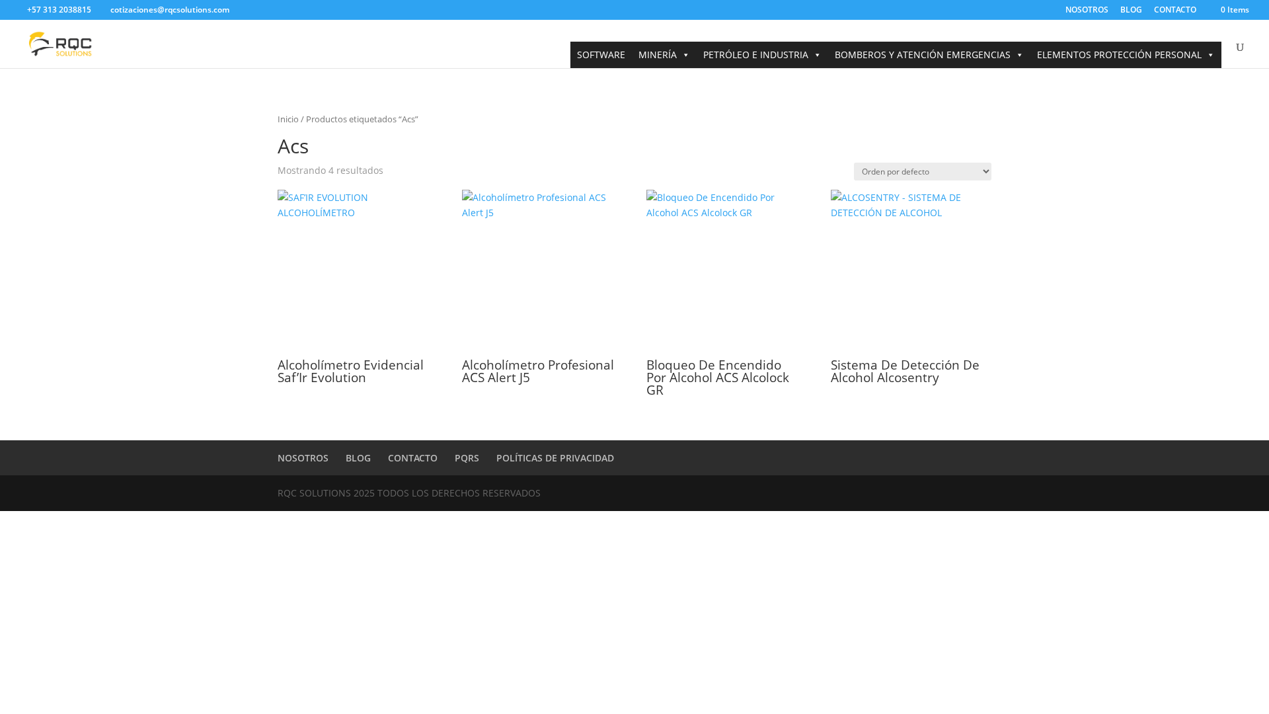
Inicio (288, 119)
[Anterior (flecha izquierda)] (23, 357)
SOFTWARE (601, 54)
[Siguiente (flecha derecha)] (1246, 357)
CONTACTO (1175, 10)
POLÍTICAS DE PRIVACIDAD (555, 458)
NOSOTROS (1086, 10)
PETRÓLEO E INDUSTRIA (755, 54)
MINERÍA (657, 54)
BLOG (1131, 10)
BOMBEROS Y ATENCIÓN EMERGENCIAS (923, 54)
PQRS (467, 458)
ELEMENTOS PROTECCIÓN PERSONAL (1119, 54)
